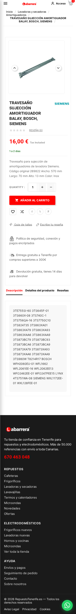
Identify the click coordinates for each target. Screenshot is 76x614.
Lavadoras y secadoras (20, 487)
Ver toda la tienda (16, 551)
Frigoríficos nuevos (18, 530)
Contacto (10, 578)
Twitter (40, 211)
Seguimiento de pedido (20, 573)
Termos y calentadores (20, 497)
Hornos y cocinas (16, 541)
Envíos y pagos (15, 568)
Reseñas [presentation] (63, 290)
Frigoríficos (12, 481)
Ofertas (9, 514)
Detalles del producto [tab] (39, 290)
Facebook (32, 211)
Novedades (12, 508)
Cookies (45, 609)
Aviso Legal (11, 609)
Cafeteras (11, 476)
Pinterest (48, 211)
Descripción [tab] (14, 290)
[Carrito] (70, 4)
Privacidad (29, 609)
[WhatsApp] (67, 605)
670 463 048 (17, 457)
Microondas (12, 503)
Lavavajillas (12, 492)
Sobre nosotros (15, 584)
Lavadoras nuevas (17, 535)
